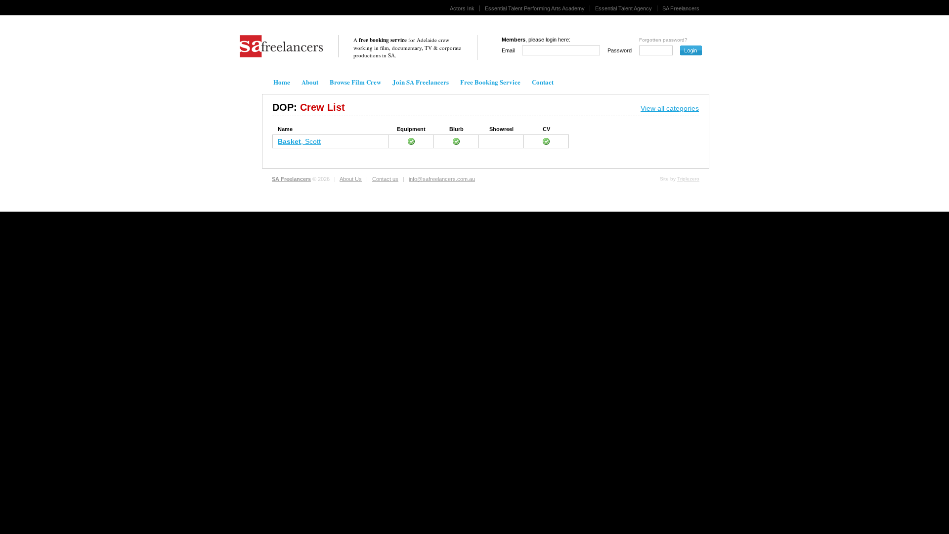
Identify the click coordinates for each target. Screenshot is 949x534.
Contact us (385, 179)
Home (281, 82)
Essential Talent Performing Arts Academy (535, 8)
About (310, 82)
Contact (543, 82)
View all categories (670, 108)
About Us (351, 179)
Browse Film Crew (355, 82)
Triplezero (688, 178)
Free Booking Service (490, 82)
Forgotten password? (663, 40)
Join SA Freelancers (420, 82)
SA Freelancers (680, 8)
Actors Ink (462, 8)
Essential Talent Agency (623, 8)
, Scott (299, 141)
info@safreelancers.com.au (442, 179)
